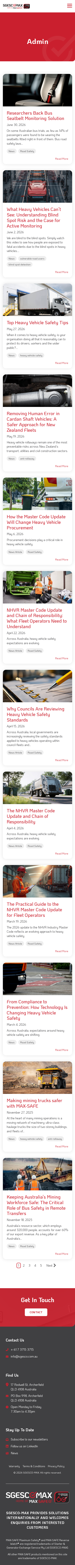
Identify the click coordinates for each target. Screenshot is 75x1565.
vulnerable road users (32, 258)
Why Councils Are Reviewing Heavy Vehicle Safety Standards (35, 714)
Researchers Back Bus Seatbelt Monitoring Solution (35, 115)
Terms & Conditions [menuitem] (33, 1466)
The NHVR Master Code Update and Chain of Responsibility (31, 816)
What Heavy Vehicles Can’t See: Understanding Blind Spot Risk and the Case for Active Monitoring (34, 217)
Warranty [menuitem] (14, 1466)
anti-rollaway (27, 458)
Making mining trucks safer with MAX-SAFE (34, 1103)
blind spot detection (20, 264)
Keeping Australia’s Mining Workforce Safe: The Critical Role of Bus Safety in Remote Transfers (36, 1205)
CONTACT (36, 1312)
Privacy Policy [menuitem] (56, 1466)
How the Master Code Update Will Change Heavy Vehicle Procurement (36, 522)
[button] (69, 5)
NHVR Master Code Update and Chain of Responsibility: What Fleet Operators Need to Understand (37, 618)
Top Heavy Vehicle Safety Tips (37, 322)
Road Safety (27, 151)
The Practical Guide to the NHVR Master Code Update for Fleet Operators (34, 909)
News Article (15, 551)
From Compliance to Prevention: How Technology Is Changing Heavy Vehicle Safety (37, 1010)
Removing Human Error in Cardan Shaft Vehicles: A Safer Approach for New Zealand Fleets (33, 421)
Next (49, 1265)
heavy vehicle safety (31, 355)
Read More (61, 158)
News (12, 151)
